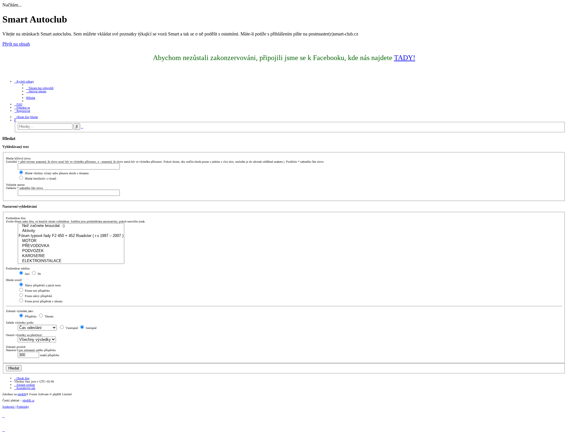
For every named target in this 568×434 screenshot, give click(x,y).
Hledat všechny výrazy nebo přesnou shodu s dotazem (56, 173)
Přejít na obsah (16, 43)
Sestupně (90, 328)
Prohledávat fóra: (16, 218)
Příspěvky (30, 316)
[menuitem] (40, 88)
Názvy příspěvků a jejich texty (42, 285)
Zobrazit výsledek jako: (20, 311)
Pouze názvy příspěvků (38, 296)
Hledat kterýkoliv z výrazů (40, 178)
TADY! (404, 58)
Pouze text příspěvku (37, 290)
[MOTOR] (71, 240)
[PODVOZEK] (71, 251)
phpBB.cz (28, 400)
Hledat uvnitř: (14, 280)
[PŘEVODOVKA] (71, 246)
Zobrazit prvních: (16, 347)
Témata (48, 316)
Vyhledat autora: (15, 184)
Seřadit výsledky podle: (20, 322)
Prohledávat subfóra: (18, 268)
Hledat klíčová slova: (18, 158)
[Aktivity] (71, 230)
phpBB (21, 394)
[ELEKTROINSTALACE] (71, 261)
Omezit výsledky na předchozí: (24, 335)
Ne (39, 273)
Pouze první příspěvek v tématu (43, 301)
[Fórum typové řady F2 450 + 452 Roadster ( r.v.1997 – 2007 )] (71, 235)
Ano (27, 273)
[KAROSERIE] (71, 256)
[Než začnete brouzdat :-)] (71, 225)
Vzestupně (71, 328)
